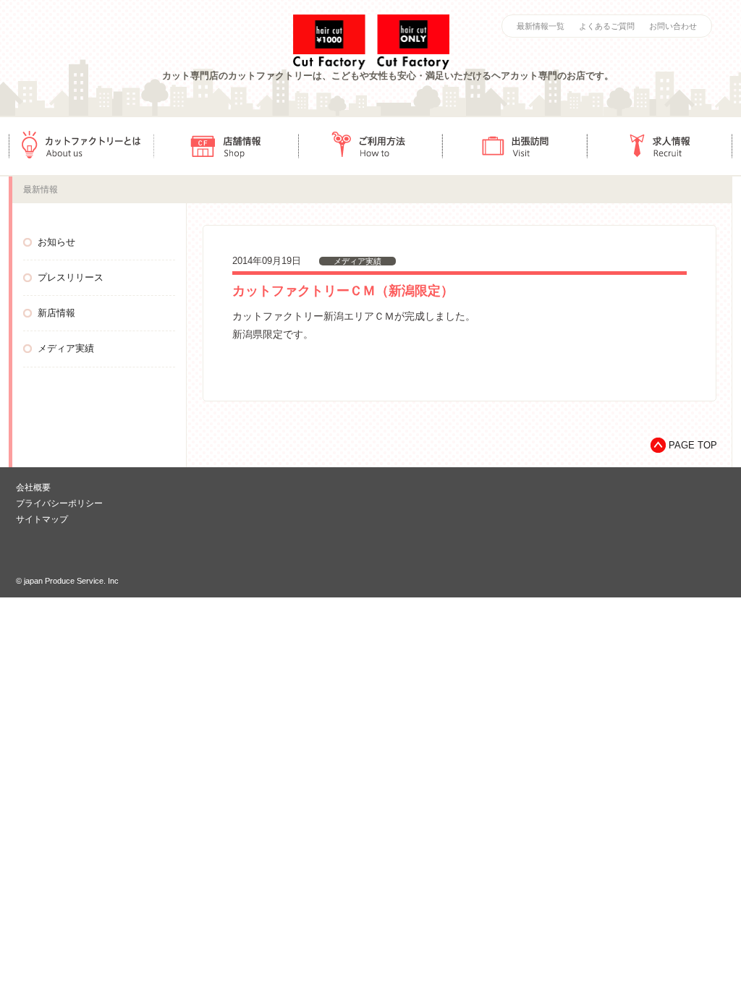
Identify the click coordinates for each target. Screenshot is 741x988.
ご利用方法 (370, 146)
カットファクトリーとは (81, 146)
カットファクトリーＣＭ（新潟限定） (343, 291)
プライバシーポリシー (59, 503)
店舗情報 (225, 146)
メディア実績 (66, 348)
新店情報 (56, 312)
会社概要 (33, 487)
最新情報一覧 (540, 26)
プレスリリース (70, 277)
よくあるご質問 (607, 26)
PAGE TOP (693, 445)
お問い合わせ (673, 26)
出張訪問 (515, 146)
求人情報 (660, 146)
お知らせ (56, 242)
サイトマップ (42, 519)
